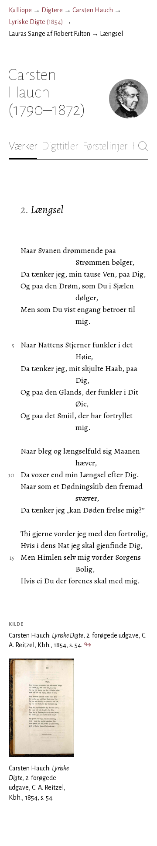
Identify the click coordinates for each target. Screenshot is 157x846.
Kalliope (20, 10)
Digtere (52, 10)
